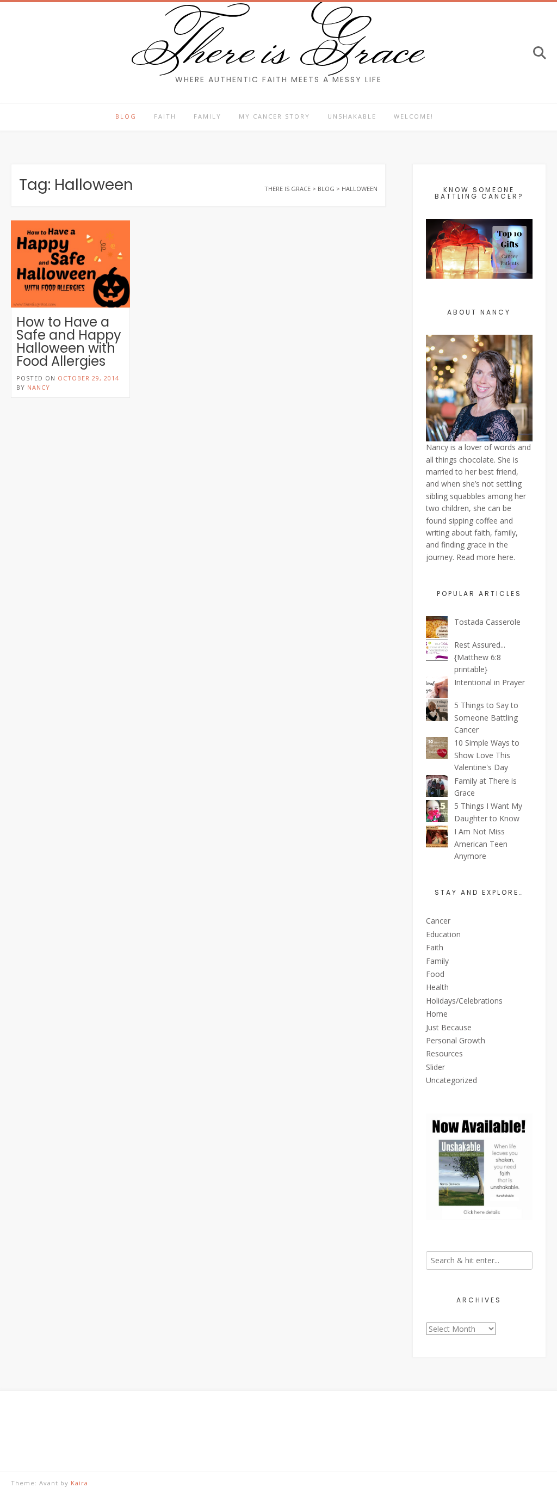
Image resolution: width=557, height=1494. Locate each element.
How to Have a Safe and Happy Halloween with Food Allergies (68, 341)
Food (435, 974)
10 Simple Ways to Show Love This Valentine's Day (486, 754)
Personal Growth (455, 1040)
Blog (126, 116)
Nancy (38, 387)
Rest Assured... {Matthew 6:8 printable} (479, 657)
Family (207, 116)
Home (437, 1014)
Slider (435, 1067)
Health (437, 987)
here (505, 557)
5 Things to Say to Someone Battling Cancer (486, 717)
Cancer (438, 920)
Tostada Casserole (487, 622)
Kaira (79, 1483)
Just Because (449, 1027)
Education (443, 934)
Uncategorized (451, 1080)
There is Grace (278, 46)
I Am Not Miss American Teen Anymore (481, 843)
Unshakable (351, 116)
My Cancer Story (274, 116)
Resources (444, 1053)
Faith (165, 116)
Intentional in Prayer (489, 682)
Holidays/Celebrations (464, 1000)
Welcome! (414, 116)
